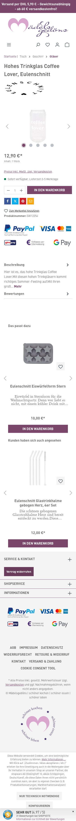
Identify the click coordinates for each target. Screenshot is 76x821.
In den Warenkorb (49, 190)
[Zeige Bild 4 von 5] (45, 145)
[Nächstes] (69, 126)
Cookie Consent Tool (38, 668)
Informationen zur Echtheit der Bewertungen (40, 819)
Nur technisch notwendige (39, 796)
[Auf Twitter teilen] (15, 201)
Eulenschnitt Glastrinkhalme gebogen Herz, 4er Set (38, 502)
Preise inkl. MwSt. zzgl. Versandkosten (28, 171)
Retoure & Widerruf (52, 654)
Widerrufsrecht (18, 654)
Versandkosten (14, 684)
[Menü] (9, 44)
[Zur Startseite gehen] (38, 27)
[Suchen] (38, 44)
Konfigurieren (39, 806)
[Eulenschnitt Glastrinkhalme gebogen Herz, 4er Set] (38, 468)
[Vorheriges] (7, 126)
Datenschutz (52, 647)
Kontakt (19, 661)
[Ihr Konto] (57, 44)
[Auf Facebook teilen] (7, 201)
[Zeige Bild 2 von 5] (30, 145)
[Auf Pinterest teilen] (23, 201)
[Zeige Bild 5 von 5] (52, 145)
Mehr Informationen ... (54, 759)
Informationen (16, 592)
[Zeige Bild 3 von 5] (38, 145)
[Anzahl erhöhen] (21, 190)
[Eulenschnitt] (38, 88)
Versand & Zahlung (45, 661)
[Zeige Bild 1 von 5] (23, 145)
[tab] (37, 275)
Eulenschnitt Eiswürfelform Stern (38, 386)
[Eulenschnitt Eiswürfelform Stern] (38, 353)
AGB (13, 647)
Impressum (28, 647)
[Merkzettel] (47, 44)
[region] (38, 6)
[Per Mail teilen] (30, 201)
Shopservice (14, 583)
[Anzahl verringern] (8, 190)
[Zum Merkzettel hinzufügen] (61, 366)
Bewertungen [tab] (14, 293)
